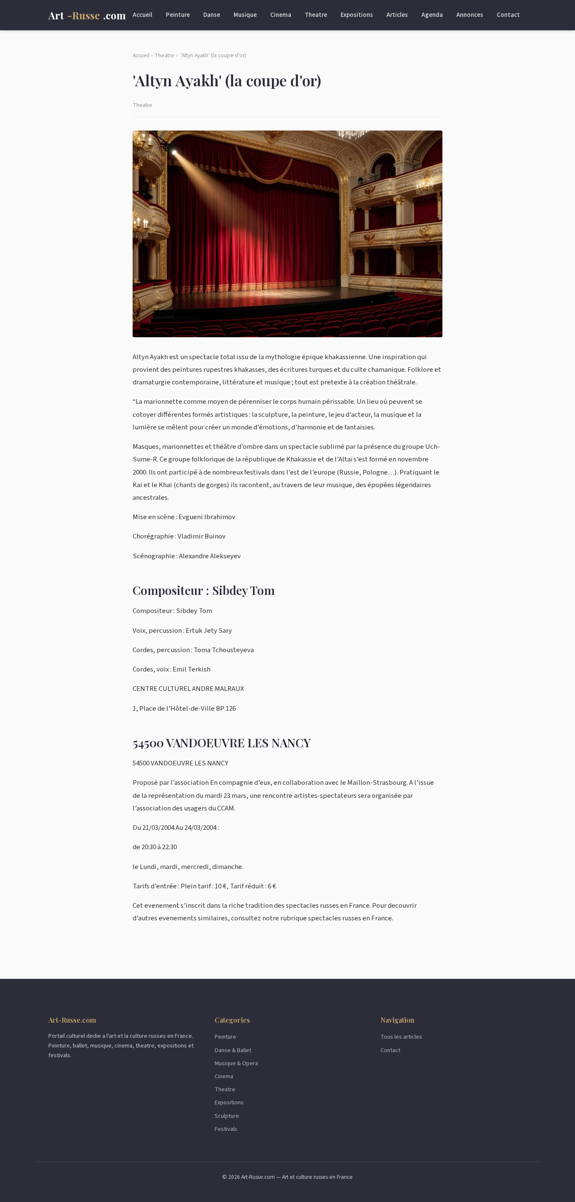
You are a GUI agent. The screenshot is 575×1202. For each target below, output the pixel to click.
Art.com (87, 15)
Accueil (142, 14)
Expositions (357, 14)
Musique (245, 14)
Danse (211, 14)
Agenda (432, 14)
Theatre (316, 14)
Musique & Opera (236, 1063)
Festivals (226, 1129)
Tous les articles (401, 1036)
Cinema (280, 14)
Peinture (178, 14)
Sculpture (227, 1115)
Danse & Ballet (233, 1050)
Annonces (469, 14)
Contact (508, 14)
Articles (397, 14)
